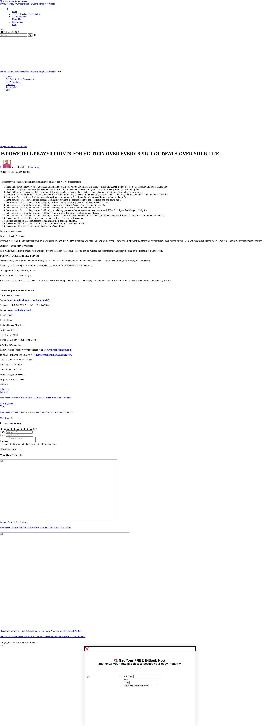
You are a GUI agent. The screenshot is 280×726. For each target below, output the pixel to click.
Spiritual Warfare (74, 631)
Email (127, 679)
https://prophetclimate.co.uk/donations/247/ (28, 300)
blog (2, 631)
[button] (140, 649)
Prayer (8, 631)
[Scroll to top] (1, 645)
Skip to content (7, 1)
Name (3, 432)
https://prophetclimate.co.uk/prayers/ (54, 354)
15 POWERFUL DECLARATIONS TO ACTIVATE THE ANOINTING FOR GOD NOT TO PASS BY (35, 528)
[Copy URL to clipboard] (21, 389)
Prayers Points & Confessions (13, 146)
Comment (4, 441)
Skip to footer (20, 1)
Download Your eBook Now (136, 686)
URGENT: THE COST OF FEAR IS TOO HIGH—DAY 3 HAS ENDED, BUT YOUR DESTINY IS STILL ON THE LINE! (42, 637)
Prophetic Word (57, 631)
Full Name (128, 676)
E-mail (3, 435)
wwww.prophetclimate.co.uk (58, 350)
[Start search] (30, 35)
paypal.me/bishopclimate (19, 310)
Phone (127, 682)
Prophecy (45, 631)
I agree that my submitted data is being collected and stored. (31, 444)
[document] (140, 686)
